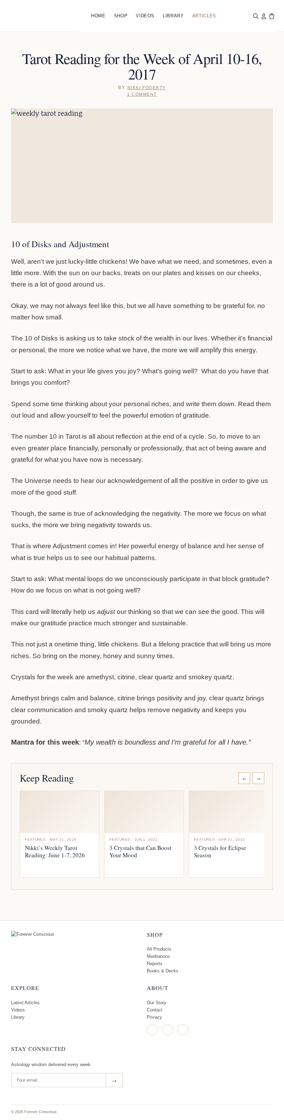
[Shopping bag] (271, 16)
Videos (145, 15)
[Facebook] (167, 1029)
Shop (121, 15)
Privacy (154, 1017)
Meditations (158, 956)
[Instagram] (152, 1029)
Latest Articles (25, 1002)
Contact (154, 1009)
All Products (159, 949)
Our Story (156, 1002)
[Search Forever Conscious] (255, 16)
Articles (204, 15)
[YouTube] (182, 1029)
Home (98, 15)
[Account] (263, 16)
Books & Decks (162, 970)
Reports (154, 963)
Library (173, 15)
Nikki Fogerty (146, 87)
